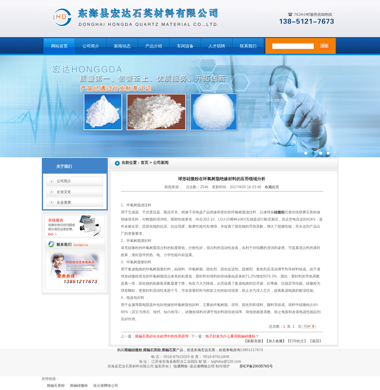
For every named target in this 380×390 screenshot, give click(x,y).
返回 (315, 341)
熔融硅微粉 (79, 385)
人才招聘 (216, 46)
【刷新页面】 (254, 341)
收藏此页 (272, 187)
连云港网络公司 (202, 366)
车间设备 (185, 46)
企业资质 (64, 202)
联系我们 (248, 46)
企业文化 (64, 192)
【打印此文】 (297, 341)
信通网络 (180, 366)
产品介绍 (153, 46)
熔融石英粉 (56, 385)
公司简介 (91, 46)
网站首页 (59, 46)
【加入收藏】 (275, 341)
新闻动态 (122, 46)
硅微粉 (279, 212)
